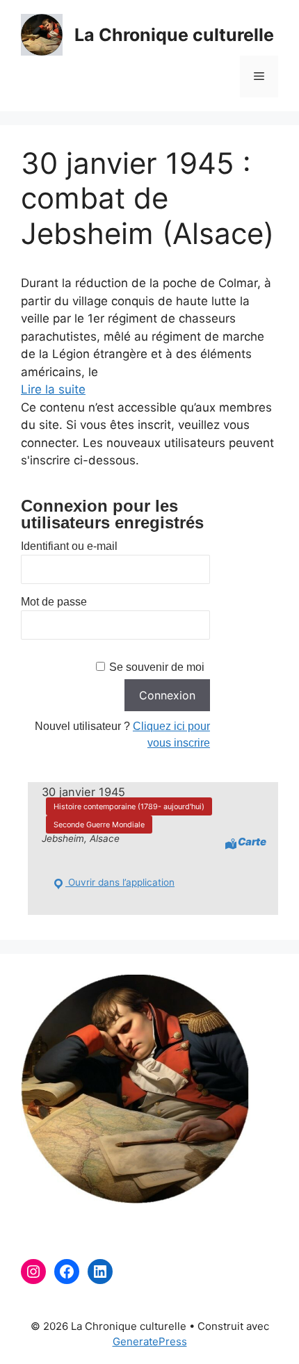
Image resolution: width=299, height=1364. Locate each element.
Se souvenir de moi (156, 667)
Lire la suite (53, 389)
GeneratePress (150, 1341)
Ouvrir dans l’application (120, 882)
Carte (252, 842)
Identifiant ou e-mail (69, 546)
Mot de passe (54, 602)
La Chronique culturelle (174, 34)
